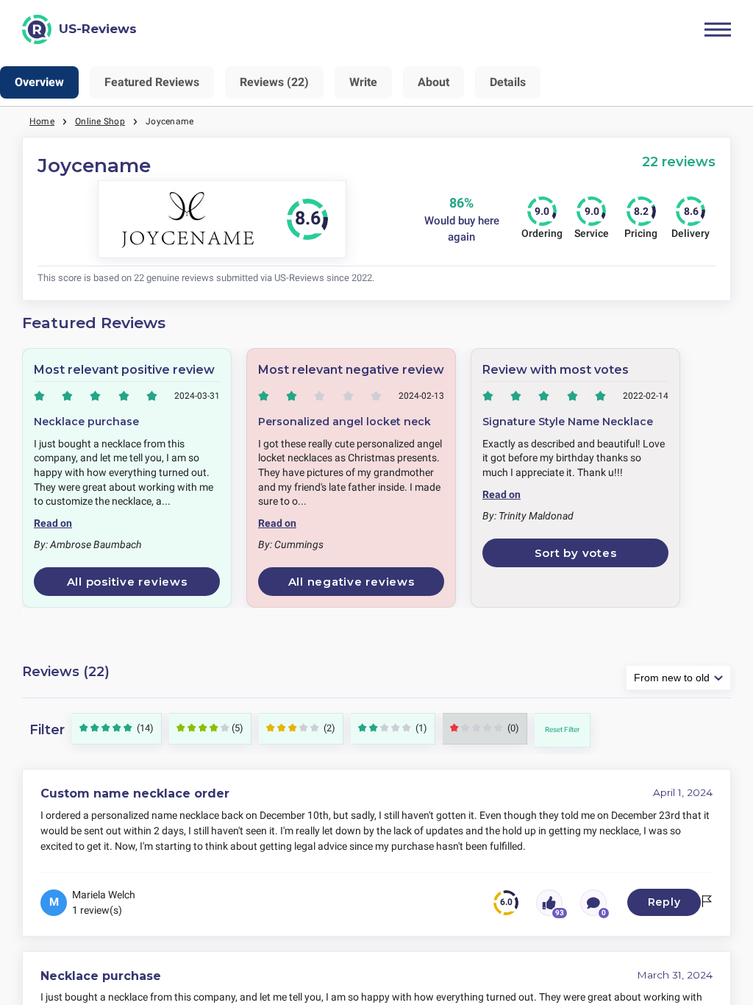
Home (41, 121)
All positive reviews (127, 582)
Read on (53, 523)
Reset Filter (562, 729)
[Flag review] (707, 902)
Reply (664, 902)
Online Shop (100, 121)
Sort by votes (576, 553)
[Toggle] (717, 29)
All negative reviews (351, 582)
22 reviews (678, 161)
